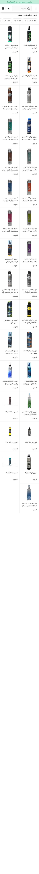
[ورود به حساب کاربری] (9, 8)
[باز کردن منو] (35, 8)
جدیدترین (30, 20)
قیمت (8, 20)
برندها (19, 20)
